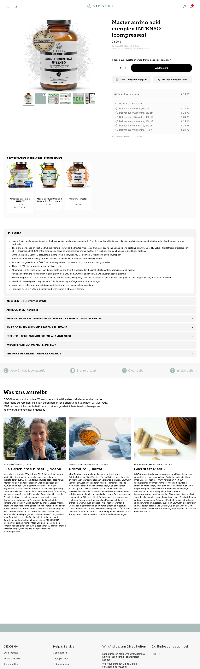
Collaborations (61, 664)
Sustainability (11, 664)
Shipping (128, 48)
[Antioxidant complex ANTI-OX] (20, 177)
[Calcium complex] (78, 177)
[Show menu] (9, 6)
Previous (23, 55)
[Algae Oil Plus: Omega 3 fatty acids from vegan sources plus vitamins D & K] (49, 177)
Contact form (60, 652)
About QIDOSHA (12, 658)
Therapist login (61, 658)
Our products (11, 652)
